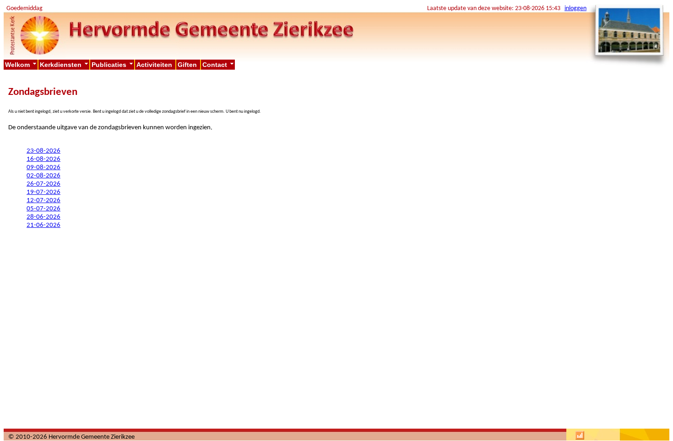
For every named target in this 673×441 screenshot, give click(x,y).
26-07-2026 (43, 184)
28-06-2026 (43, 217)
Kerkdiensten (64, 64)
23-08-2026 (43, 151)
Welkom (21, 64)
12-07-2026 (43, 200)
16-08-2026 (43, 159)
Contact (218, 64)
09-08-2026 (43, 167)
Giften (188, 64)
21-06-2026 (43, 225)
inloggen (575, 8)
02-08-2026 (43, 175)
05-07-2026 (43, 208)
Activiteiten (155, 64)
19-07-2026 (43, 192)
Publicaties (113, 64)
